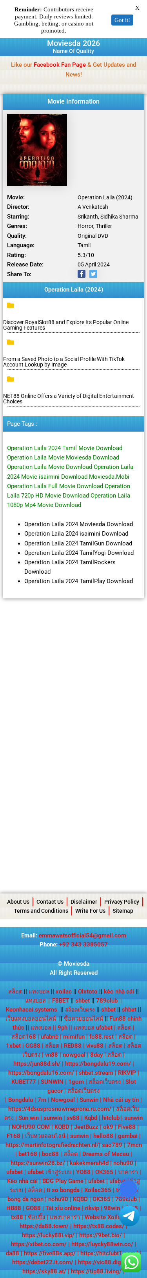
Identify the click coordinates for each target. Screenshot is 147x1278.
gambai (128, 1135)
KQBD (61, 1126)
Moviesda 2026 (73, 43)
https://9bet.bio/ (100, 1235)
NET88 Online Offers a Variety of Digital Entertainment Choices (68, 399)
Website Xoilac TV (109, 1217)
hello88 (103, 1135)
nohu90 (123, 1163)
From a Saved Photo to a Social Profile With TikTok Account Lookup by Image (64, 362)
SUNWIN (52, 1081)
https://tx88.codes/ (98, 1226)
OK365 (104, 1172)
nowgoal (74, 1054)
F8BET (60, 1000)
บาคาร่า (128, 1172)
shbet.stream (96, 1072)
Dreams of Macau (105, 1154)
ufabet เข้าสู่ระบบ (49, 1172)
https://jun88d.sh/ (36, 1063)
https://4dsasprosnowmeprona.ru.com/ (59, 1108)
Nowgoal (63, 1099)
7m (42, 1099)
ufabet (14, 1172)
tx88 (17, 1217)
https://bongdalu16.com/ (41, 1072)
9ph (62, 1027)
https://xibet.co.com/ (39, 1244)
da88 (12, 1253)
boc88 (50, 1154)
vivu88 (94, 1045)
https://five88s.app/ (50, 1253)
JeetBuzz (86, 1126)
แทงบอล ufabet (93, 1027)
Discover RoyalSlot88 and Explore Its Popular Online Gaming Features (66, 325)
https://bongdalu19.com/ (98, 1063)
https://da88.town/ (44, 1226)
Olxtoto (90, 991)
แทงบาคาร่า (65, 1217)
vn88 (51, 1054)
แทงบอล (41, 991)
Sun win (28, 1117)
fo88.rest (101, 1036)
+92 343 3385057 (83, 944)
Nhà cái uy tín (121, 1099)
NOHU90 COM (31, 1126)
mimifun (74, 1036)
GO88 (33, 1208)
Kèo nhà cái (22, 1181)
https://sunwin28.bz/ (38, 1163)
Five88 (127, 1126)
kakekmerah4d (89, 1163)
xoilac (66, 991)
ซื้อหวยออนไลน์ (83, 1018)
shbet (82, 1000)
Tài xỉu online (62, 1208)
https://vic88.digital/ (105, 1262)
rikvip (92, 1208)
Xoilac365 (97, 1190)
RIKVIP (127, 1072)
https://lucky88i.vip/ (48, 1235)
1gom (76, 1081)
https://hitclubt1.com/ (109, 1253)
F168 (13, 1135)
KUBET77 (23, 1081)
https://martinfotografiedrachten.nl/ (52, 1145)
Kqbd (90, 1117)
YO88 (83, 1172)
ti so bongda (63, 1190)
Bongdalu (20, 1099)
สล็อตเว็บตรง (105, 1081)
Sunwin (89, 1099)
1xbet (13, 1045)
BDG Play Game (62, 1181)
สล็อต (15, 991)
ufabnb (49, 1036)
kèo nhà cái (119, 991)
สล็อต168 (23, 1036)
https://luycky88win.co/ (102, 1244)
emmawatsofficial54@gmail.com (82, 935)
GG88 (32, 1045)
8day (96, 1054)
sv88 (73, 1117)
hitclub (111, 1117)
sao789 (112, 1145)
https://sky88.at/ (44, 1271)
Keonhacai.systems (31, 1009)
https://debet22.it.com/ (42, 1262)
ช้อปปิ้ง (36, 1217)
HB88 (13, 1208)
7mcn (134, 1145)
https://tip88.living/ (96, 1271)
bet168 (27, 1154)
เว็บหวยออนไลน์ (45, 1135)
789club (107, 1000)
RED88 (73, 1045)
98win (112, 1208)
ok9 (108, 1126)
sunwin (53, 1117)
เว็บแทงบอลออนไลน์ (30, 1018)
